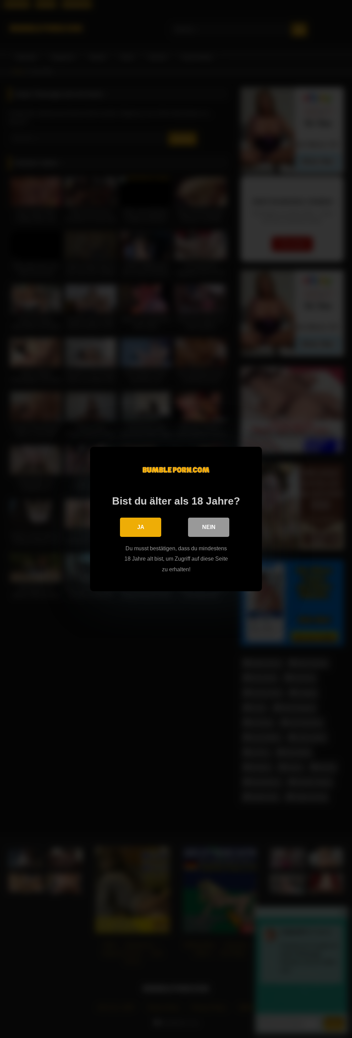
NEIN (209, 527)
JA (140, 527)
